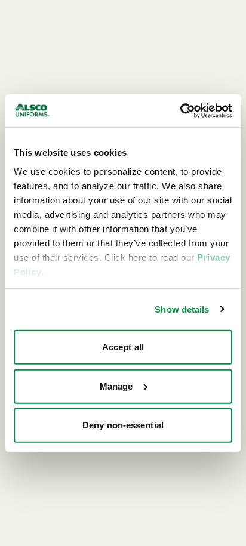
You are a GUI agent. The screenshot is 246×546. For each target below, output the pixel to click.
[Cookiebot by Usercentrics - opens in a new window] (180, 110)
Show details (182, 309)
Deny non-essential (123, 425)
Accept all (123, 347)
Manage (116, 386)
